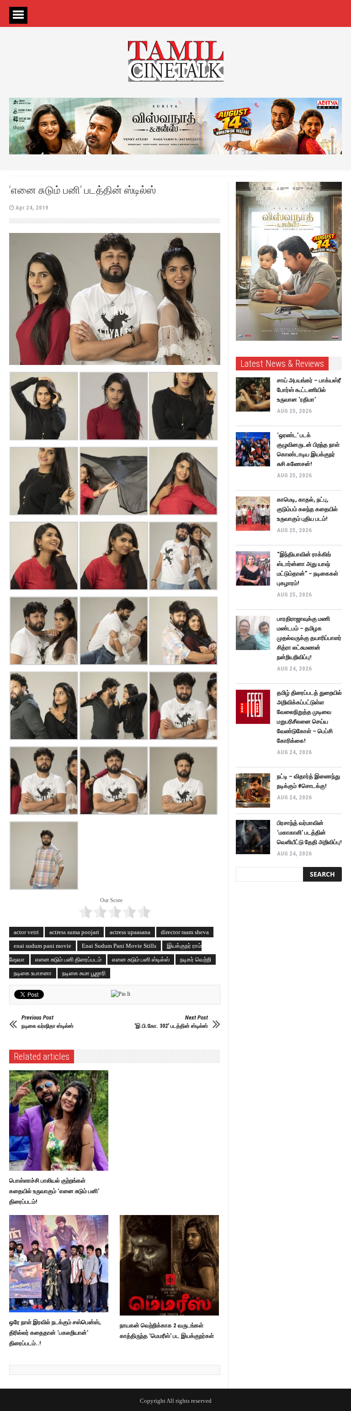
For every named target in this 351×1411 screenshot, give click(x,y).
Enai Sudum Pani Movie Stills (119, 945)
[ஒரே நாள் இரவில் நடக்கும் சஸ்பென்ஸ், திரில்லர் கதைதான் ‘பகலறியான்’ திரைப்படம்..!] (61, 1263)
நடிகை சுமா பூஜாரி (84, 973)
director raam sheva (185, 932)
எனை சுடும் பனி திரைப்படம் (68, 959)
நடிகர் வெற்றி (195, 959)
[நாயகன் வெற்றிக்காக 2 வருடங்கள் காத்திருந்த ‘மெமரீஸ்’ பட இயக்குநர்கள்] (171, 1265)
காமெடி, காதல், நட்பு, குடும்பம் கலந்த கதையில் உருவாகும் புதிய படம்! (307, 509)
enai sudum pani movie (42, 945)
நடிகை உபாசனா (33, 973)
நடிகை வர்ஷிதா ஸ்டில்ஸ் (47, 1021)
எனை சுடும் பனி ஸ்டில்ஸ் (141, 959)
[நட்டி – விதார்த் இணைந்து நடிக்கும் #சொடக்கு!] (253, 790)
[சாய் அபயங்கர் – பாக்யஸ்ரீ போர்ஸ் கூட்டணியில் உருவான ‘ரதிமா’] (253, 394)
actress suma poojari (74, 932)
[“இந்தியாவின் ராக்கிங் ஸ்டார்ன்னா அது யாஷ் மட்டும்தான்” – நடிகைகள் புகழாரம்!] (253, 568)
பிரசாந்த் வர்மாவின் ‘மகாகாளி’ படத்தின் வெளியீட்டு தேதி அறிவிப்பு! (309, 832)
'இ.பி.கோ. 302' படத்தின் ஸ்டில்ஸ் (171, 1021)
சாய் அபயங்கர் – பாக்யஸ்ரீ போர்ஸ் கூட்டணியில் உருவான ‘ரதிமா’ (309, 390)
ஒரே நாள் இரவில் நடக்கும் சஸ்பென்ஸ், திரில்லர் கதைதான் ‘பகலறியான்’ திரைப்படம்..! (55, 1333)
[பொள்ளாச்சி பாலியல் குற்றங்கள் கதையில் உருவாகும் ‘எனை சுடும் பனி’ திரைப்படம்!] (61, 1120)
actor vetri (26, 932)
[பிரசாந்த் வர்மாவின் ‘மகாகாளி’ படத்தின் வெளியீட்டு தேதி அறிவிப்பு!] (253, 837)
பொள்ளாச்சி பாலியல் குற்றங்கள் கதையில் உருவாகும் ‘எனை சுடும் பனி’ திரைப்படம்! (54, 1191)
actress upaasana (130, 932)
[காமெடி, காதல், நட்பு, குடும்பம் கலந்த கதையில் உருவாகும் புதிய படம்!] (253, 514)
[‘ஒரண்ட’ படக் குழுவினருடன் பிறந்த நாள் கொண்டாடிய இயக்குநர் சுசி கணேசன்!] (253, 449)
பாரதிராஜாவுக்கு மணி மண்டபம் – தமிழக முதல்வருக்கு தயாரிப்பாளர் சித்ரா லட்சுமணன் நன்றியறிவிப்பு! (309, 638)
